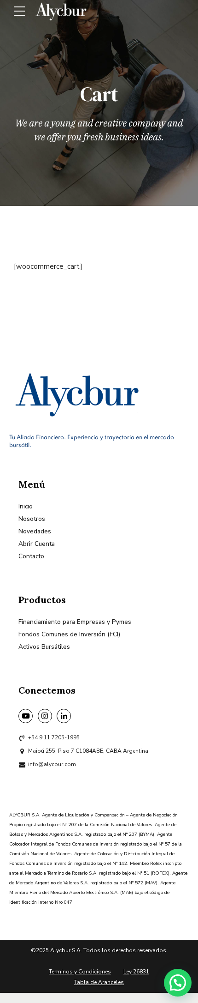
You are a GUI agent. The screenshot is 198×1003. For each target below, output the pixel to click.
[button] (178, 983)
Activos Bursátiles (44, 646)
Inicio (25, 506)
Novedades (34, 531)
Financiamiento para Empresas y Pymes (74, 621)
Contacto (31, 556)
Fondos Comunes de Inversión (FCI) (69, 634)
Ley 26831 (136, 971)
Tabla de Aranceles (99, 982)
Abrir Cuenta (36, 543)
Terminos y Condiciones (80, 971)
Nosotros (31, 518)
